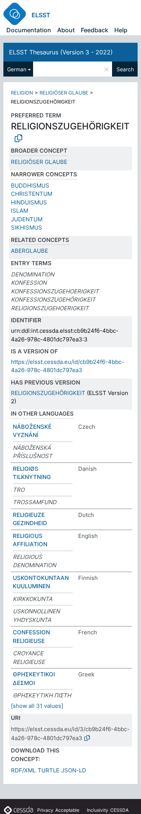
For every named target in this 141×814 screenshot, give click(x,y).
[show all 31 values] (37, 705)
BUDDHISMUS (30, 185)
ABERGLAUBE (29, 250)
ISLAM (19, 210)
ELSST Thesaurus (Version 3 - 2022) (61, 52)
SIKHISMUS (26, 227)
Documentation (28, 30)
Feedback (94, 30)
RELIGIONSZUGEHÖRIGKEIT (48, 392)
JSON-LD (73, 770)
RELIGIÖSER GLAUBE (63, 93)
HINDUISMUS (29, 202)
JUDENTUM (26, 219)
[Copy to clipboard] (18, 138)
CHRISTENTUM (31, 193)
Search (125, 69)
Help (120, 30)
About (66, 30)
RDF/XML (23, 770)
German (16, 69)
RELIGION (22, 93)
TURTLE (48, 770)
